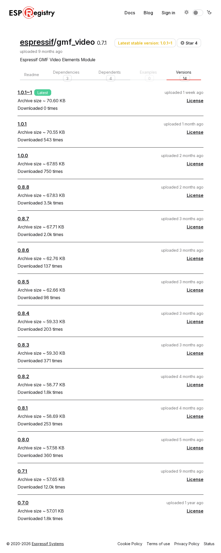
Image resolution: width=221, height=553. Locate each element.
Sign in (168, 12)
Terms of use (158, 543)
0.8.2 (23, 376)
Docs (130, 12)
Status (209, 543)
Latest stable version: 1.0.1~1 (145, 43)
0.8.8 (23, 187)
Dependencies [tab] (66, 75)
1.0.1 (22, 124)
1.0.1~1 (25, 92)
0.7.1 (22, 471)
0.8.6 (23, 250)
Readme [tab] (31, 74)
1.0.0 (23, 155)
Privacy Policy (186, 543)
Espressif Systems (48, 543)
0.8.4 (23, 313)
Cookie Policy (130, 543)
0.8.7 (23, 218)
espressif (37, 42)
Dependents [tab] (110, 75)
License (195, 100)
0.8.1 (23, 408)
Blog (148, 12)
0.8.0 (23, 439)
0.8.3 (23, 345)
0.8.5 (23, 282)
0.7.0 (23, 503)
